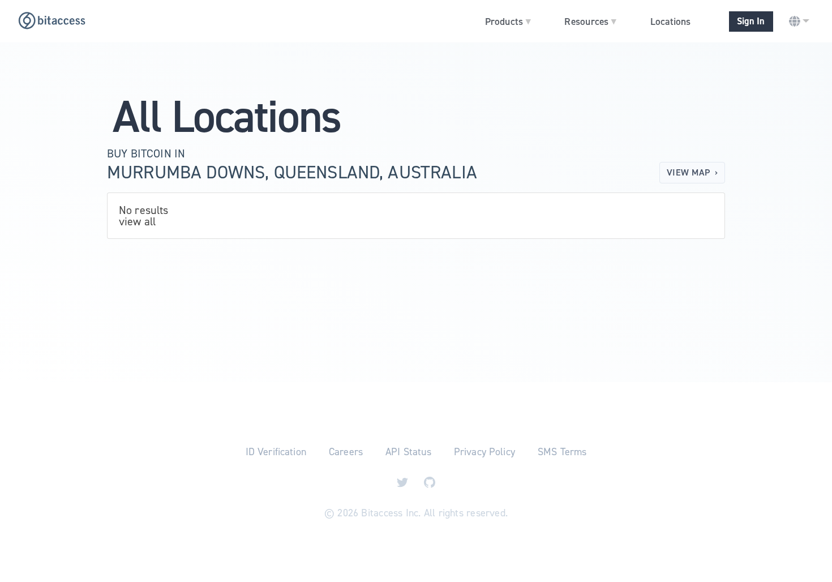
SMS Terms (562, 452)
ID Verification (276, 452)
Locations (670, 21)
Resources (590, 21)
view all (137, 221)
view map (692, 172)
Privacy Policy (484, 452)
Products (508, 21)
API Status (408, 452)
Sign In (751, 21)
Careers (346, 452)
